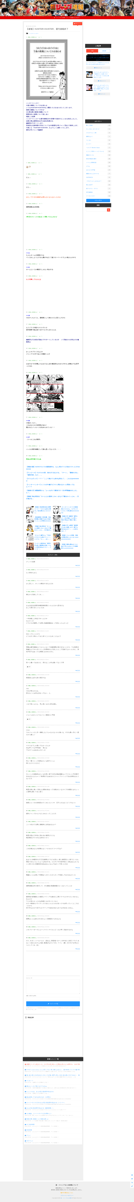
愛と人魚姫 (98, 125)
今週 (92, 50)
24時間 (104, 51)
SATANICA (98, 177)
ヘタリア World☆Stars (98, 147)
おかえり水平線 (98, 170)
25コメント (99, 67)
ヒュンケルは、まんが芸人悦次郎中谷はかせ (40, 1091)
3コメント (102, 94)
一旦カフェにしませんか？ (98, 181)
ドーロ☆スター (98, 196)
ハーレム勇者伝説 (98, 162)
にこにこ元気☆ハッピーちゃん (98, 151)
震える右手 (98, 184)
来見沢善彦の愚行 (98, 158)
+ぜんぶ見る (98, 200)
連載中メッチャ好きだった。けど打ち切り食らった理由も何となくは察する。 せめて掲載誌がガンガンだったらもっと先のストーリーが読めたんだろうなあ (74, 1064)
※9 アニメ (30, 1141)
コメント (29, 978)
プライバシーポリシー (67, 1195)
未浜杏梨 (29, 1130)
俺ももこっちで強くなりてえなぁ (37, 1086)
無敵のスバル (98, 155)
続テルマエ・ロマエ (98, 188)
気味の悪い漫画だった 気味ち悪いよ (38, 1119)
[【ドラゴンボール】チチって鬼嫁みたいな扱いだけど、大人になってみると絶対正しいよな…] (89, 74)
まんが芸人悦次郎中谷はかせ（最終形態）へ (40, 1108)
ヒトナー (98, 144)
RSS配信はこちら (67, 1192)
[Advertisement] (53, 146)
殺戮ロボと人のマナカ (98, 173)
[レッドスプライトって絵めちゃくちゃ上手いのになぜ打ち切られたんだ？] (98, 60)
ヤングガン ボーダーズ (98, 129)
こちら (39, 510)
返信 (78, 565)
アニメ (29, 1135)
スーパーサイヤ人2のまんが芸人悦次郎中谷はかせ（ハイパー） (46, 1102)
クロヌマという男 (98, 132)
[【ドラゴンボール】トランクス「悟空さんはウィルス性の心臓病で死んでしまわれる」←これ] (89, 87)
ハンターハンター (34, 33)
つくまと (98, 140)
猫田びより (98, 136)
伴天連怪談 (98, 192)
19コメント (103, 80)
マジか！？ (30, 1080)
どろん (98, 166)
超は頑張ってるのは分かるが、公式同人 (39, 1097)
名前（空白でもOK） (31, 995)
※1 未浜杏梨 (31, 1124)
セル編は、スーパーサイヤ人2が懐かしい (39, 1113)
